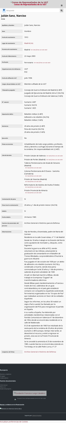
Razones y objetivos (5, 374)
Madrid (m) (28, 43)
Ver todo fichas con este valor (39, 50)
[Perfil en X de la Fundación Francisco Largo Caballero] (15, 398)
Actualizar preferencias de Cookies (14, 422)
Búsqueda (61, 10)
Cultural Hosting (36, 415)
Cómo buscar (3, 385)
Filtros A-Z (3, 387)
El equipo (2, 376)
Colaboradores (4, 378)
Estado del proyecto (5, 389)
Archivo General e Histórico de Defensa (40, 352)
